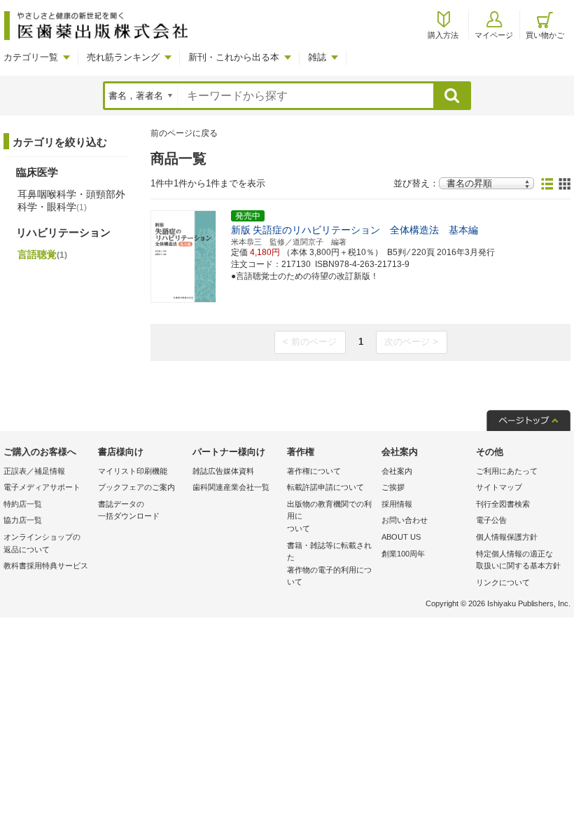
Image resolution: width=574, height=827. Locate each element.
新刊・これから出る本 (233, 57)
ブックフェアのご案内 (136, 487)
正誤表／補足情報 (34, 471)
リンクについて (503, 582)
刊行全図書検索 (503, 504)
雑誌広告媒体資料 (223, 471)
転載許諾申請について (325, 487)
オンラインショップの (42, 543)
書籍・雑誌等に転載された (329, 564)
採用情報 (397, 504)
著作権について (314, 471)
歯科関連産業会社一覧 (231, 487)
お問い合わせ (405, 520)
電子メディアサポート (42, 487)
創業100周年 (403, 553)
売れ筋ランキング (123, 57)
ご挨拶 (393, 487)
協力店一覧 (23, 520)
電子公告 (491, 520)
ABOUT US (401, 537)
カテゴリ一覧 (31, 57)
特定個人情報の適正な (518, 559)
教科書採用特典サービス (46, 565)
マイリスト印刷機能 (132, 471)
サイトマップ (499, 487)
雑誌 (317, 57)
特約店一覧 (23, 504)
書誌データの (129, 510)
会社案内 (397, 471)
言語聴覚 (42, 254)
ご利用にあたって (507, 471)
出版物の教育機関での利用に (329, 516)
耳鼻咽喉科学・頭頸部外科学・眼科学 (71, 200)
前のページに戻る (184, 133)
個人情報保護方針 (507, 537)
